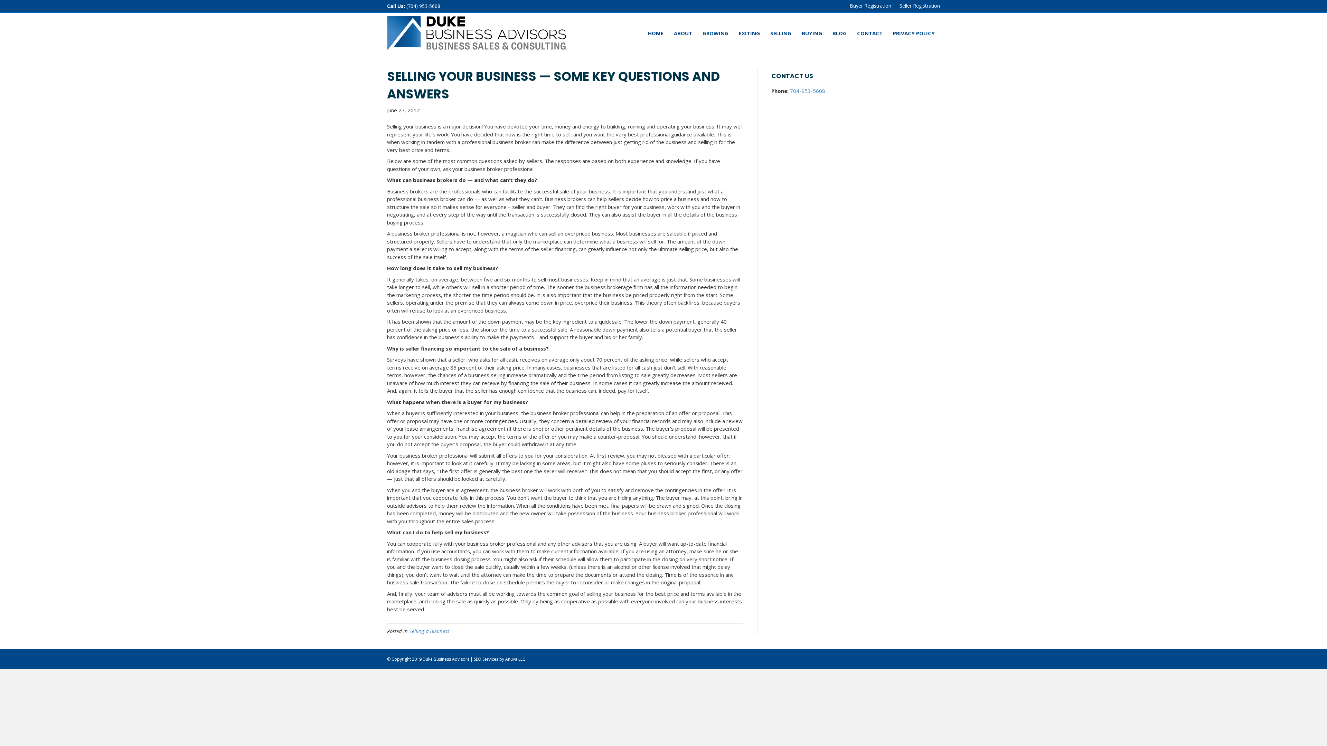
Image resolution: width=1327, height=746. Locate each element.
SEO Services (486, 659)
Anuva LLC (515, 659)
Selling (780, 33)
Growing (715, 33)
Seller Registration (920, 5)
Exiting (749, 33)
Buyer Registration (870, 5)
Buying (812, 33)
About (683, 33)
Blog (839, 33)
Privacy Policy (914, 33)
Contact (870, 33)
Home (656, 33)
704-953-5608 (807, 90)
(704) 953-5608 (423, 6)
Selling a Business (429, 631)
